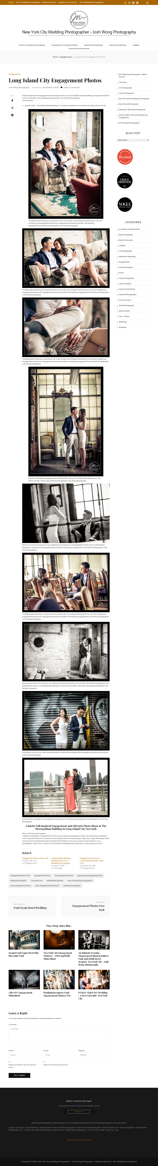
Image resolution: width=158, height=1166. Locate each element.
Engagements (15, 74)
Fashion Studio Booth (127, 289)
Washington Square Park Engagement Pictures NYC (57, 994)
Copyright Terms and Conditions (79, 1140)
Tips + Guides (124, 316)
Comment (12, 1025)
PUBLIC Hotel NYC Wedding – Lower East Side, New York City (93, 995)
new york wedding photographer (80, 881)
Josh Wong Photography (19, 87)
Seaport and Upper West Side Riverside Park (24, 954)
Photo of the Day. (125, 300)
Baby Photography (126, 235)
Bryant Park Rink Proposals (128, 104)
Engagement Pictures (42, 875)
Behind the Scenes (126, 240)
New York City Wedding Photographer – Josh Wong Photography (79, 32)
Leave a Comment (71, 87)
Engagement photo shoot (20, 875)
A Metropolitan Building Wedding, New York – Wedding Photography (61, 860)
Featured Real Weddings (93, 45)
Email (46, 1051)
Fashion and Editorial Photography (32, 45)
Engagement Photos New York (35, 858)
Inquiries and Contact (68, 2)
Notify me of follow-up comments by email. (22, 1066)
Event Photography (126, 267)
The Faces (123, 82)
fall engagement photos (64, 875)
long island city (37, 881)
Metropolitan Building (55, 881)
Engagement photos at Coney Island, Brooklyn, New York (91, 860)
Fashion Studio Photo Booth (79, 48)
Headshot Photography (127, 294)
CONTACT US (79, 1112)
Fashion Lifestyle (125, 284)
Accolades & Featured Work (129, 229)
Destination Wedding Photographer (132, 110)
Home (11, 2)
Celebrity (136, 45)
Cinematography (125, 88)
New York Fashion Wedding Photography (134, 99)
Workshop (122, 327)
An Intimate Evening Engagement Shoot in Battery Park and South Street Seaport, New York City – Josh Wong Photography (93, 958)
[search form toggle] (147, 3)
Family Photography (126, 93)
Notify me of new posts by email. (56, 1065)
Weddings (123, 322)
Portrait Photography (126, 305)
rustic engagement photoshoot (47, 886)
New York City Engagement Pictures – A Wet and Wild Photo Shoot (58, 955)
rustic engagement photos (20, 886)
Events (121, 273)
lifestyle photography (18, 881)
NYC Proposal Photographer (129, 123)
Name (11, 1051)
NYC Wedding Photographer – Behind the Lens (36, 2)
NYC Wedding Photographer (92, 2)
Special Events (124, 311)
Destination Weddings (117, 45)
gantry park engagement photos (90, 875)
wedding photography (71, 886)
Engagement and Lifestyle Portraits (65, 45)
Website (81, 1051)
